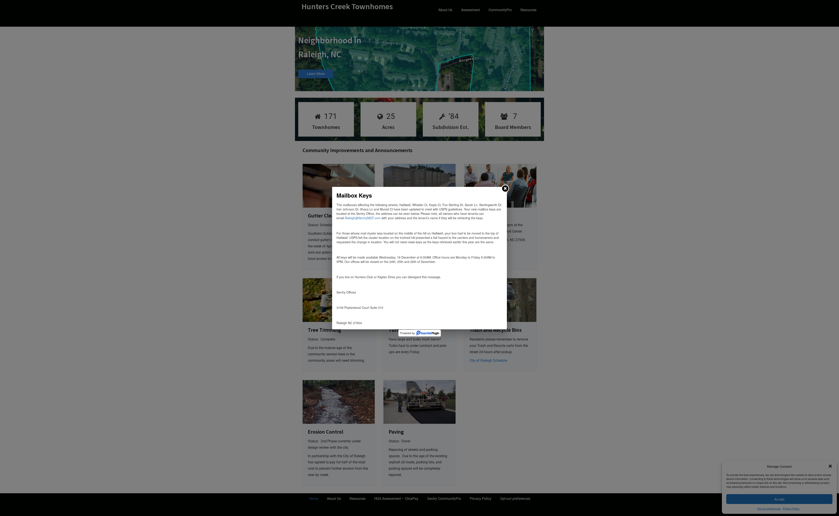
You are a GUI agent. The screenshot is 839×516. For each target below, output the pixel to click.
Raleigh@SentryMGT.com (363, 218)
